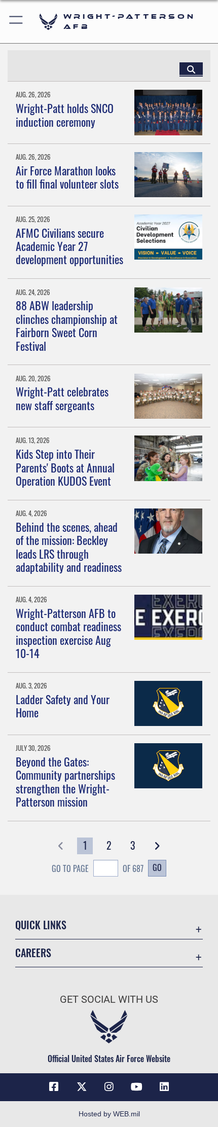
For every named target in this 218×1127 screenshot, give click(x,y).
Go (157, 867)
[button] (16, 21)
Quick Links (40, 925)
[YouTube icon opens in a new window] (136, 1087)
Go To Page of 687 (97, 868)
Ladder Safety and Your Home (63, 705)
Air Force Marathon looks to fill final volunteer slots (67, 177)
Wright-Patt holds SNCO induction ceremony (65, 114)
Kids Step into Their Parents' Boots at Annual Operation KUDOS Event (65, 467)
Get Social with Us (109, 999)
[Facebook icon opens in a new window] (53, 1087)
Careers (33, 953)
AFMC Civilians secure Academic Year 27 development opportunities (69, 246)
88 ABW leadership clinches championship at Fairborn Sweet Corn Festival (67, 325)
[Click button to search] (191, 69)
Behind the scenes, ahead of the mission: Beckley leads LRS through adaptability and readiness (69, 547)
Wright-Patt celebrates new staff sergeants (62, 398)
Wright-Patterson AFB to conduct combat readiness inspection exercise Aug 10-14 (68, 633)
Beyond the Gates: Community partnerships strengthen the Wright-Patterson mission (65, 781)
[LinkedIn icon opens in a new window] (164, 1087)
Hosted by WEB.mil (109, 1114)
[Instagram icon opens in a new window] (109, 1087)
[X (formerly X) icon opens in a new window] (81, 1087)
